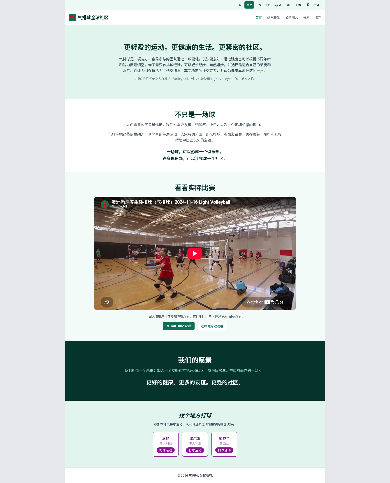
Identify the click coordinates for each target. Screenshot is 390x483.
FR (268, 5)
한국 (316, 5)
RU (288, 5)
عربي (278, 5)
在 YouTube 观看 (179, 326)
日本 (298, 5)
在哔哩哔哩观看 (212, 326)
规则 (306, 17)
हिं (307, 5)
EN (239, 5)
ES (259, 5)
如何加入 (291, 17)
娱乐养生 (273, 17)
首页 (258, 17)
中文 (249, 5)
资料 (318, 17)
